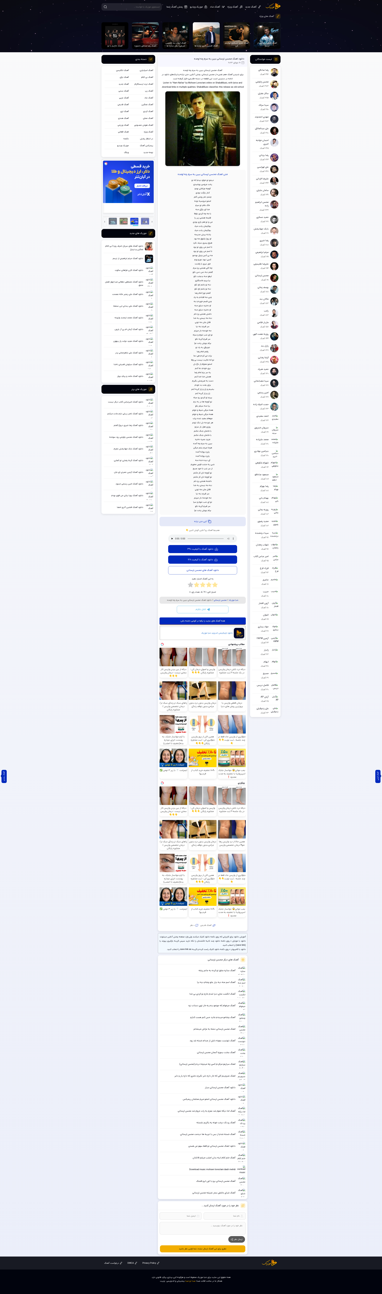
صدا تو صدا (190, 1281)
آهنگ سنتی (123, 91)
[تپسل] (105, 163)
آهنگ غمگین (147, 104)
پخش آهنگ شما (174, 6)
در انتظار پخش (146, 138)
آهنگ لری (124, 111)
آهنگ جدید (251, 6)
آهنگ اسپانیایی (146, 70)
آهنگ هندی (123, 118)
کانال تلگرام (201, 609)
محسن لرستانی (220, 600)
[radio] (215, 585)
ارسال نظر (238, 1239)
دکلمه (126, 138)
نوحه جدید (148, 152)
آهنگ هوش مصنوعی (143, 125)
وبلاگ (126, 152)
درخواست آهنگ (111, 1263)
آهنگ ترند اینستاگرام (143, 84)
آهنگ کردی (148, 111)
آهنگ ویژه (232, 6)
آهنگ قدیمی (205, 925)
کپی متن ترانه (200, 521)
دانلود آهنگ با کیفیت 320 (200, 549)
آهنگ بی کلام (147, 77)
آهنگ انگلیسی (122, 70)
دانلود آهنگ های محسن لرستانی (203, 570)
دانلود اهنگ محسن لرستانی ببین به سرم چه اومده (219, 58)
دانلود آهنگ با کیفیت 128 (200, 559)
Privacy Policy (149, 1263)
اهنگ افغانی (123, 131)
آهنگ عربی (124, 97)
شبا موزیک (273, 6)
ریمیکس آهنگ (146, 145)
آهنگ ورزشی (123, 125)
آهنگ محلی (148, 118)
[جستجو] (105, 7)
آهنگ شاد (215, 6)
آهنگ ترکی (124, 77)
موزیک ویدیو (196, 6)
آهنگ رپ (149, 91)
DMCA (130, 1263)
